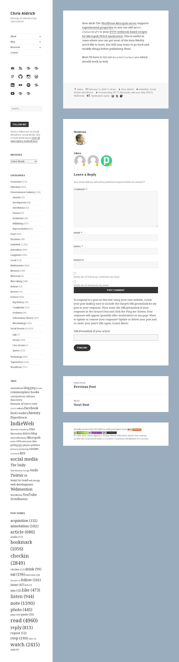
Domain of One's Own (23, 403)
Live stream (19, 345)
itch (28, 585)
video (32, 639)
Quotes (16, 350)
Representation (20, 228)
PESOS (149, 92)
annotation (24, 525)
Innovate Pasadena (19, 429)
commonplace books (24, 392)
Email (78, 246)
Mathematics (17, 265)
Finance (17, 213)
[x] (116, 96)
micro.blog (30, 433)
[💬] (79, 139)
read (24, 620)
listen (22, 596)
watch (25, 644)
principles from (119, 429)
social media (24, 459)
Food (12, 234)
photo (21, 609)
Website (79, 260)
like (31, 590)
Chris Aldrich (22, 13)
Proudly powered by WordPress (90, 429)
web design (34, 480)
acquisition (23, 520)
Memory (14, 270)
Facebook (31, 408)
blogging (30, 388)
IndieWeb (15, 244)
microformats (18, 437)
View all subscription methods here (25, 139)
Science (14, 296)
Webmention (21, 489)
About (13, 36)
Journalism (16, 249)
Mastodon (16, 433)
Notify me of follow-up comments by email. (97, 276)
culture (30, 396)
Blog (12, 41)
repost (18, 633)
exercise (33, 574)
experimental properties (97, 27)
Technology (16, 356)
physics (27, 445)
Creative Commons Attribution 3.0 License (126, 438)
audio (16, 536)
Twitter (17, 475)
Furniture (15, 239)
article (22, 532)
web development (21, 484)
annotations (16, 388)
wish (14, 649)
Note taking (16, 281)
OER (18, 441)
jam (15, 590)
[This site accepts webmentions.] (95, 432)
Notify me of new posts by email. (91, 285)
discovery (16, 400)
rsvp (19, 638)
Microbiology (19, 323)
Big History (18, 302)
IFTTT (116, 92)
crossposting (105, 92)
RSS (22, 453)
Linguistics (16, 254)
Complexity (18, 307)
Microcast (15, 275)
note (22, 603)
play (15, 614)
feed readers (19, 413)
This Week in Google (20, 470)
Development (19, 202)
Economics (16, 181)
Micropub (34, 437)
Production (18, 218)
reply (21, 627)
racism (33, 449)
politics (35, 445)
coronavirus (17, 396)
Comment (81, 189)
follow (31, 579)
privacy (14, 449)
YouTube (30, 494)
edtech (20, 408)
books (39, 388)
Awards (16, 197)
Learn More (120, 323)
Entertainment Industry (22, 192)
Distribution (19, 207)
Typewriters (16, 362)
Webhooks (79, 95)
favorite (15, 580)
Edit (15, 334)
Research (15, 47)
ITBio (32, 429)
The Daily (18, 465)
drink (33, 569)
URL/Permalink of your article (92, 331)
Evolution (17, 312)
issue (17, 585)
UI (25, 476)
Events (16, 340)
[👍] (79, 160)
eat (17, 574)
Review (14, 291)
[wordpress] (112, 96)
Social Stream (17, 328)
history (34, 412)
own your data (29, 441)
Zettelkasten (19, 499)
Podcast (14, 286)
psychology (24, 449)
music (13, 441)
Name (78, 232)
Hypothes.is (18, 417)
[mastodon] (121, 96)
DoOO (13, 408)
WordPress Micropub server (119, 23)
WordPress (16, 367)
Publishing (18, 223)
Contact (14, 52)
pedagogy (16, 445)
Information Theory (23, 317)
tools (34, 470)
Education (15, 186)
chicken (17, 569)
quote (27, 614)
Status (80, 89)
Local (13, 260)
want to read (19, 480)
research (14, 453)
